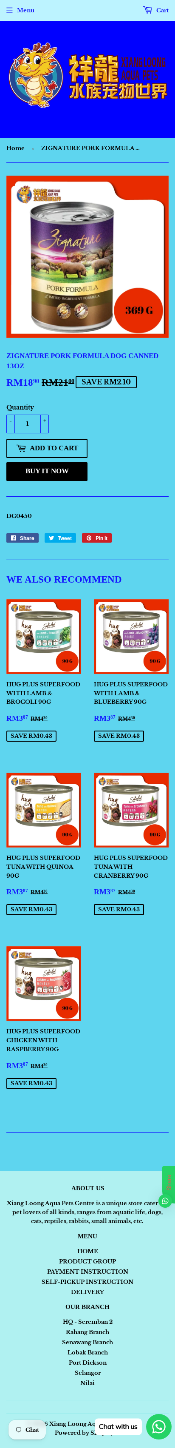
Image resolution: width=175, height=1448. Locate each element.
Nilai (87, 1383)
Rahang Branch (87, 1332)
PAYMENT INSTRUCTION (87, 1271)
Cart (162, 10)
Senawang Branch (87, 1342)
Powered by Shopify (84, 1433)
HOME (87, 1251)
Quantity (20, 407)
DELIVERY (87, 1292)
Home (15, 148)
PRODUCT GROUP (87, 1261)
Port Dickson (88, 1362)
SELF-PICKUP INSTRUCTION (87, 1282)
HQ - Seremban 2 (88, 1322)
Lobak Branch (88, 1352)
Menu (25, 10)
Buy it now (47, 471)
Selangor (88, 1373)
